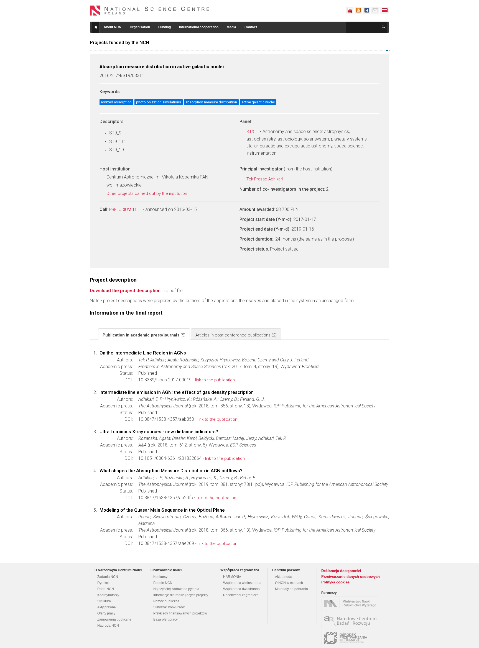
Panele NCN (162, 583)
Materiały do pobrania (291, 589)
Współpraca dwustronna (241, 589)
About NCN (112, 27)
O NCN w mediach (289, 583)
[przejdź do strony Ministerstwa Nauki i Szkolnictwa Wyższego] (351, 603)
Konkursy (160, 576)
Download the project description (125, 290)
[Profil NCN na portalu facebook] (366, 10)
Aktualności (283, 576)
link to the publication (215, 379)
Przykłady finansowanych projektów (180, 613)
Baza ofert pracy (165, 619)
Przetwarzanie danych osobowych (350, 577)
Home (96, 27)
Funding (164, 27)
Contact (250, 27)
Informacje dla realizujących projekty (180, 595)
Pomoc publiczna (166, 601)
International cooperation (198, 27)
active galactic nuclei (258, 102)
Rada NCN (105, 589)
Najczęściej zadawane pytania (176, 589)
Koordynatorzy (108, 595)
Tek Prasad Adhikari (265, 179)
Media (231, 27)
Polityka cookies (335, 582)
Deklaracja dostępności (341, 571)
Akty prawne (106, 607)
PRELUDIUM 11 (123, 209)
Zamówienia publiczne (114, 619)
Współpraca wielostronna (242, 583)
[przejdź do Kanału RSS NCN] (358, 10)
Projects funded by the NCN (119, 42)
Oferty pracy (106, 613)
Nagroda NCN (108, 625)
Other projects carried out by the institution (147, 193)
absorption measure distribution (211, 102)
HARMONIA (232, 576)
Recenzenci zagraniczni (241, 595)
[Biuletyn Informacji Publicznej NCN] (349, 10)
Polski (384, 10)
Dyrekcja (104, 583)
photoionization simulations (158, 102)
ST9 (250, 131)
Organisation (140, 27)
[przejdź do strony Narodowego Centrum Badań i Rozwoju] (351, 621)
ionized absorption (116, 102)
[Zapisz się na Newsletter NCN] (375, 10)
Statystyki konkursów (169, 607)
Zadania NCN (107, 576)
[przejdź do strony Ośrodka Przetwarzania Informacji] (351, 638)
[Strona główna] (150, 11)
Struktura (104, 601)
